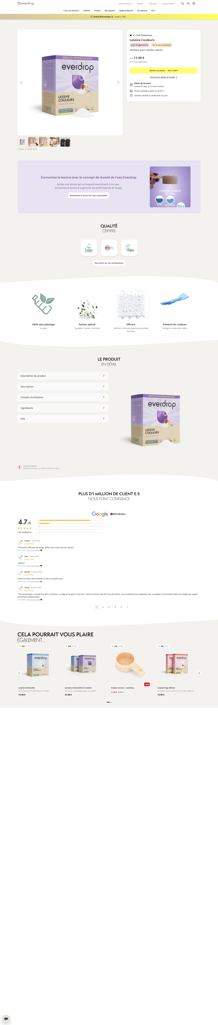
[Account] (188, 3)
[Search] (182, 3)
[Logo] (25, 3)
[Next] (21, 82)
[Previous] (118, 82)
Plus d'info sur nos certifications (109, 263)
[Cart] (194, 3)
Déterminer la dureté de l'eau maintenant (88, 195)
